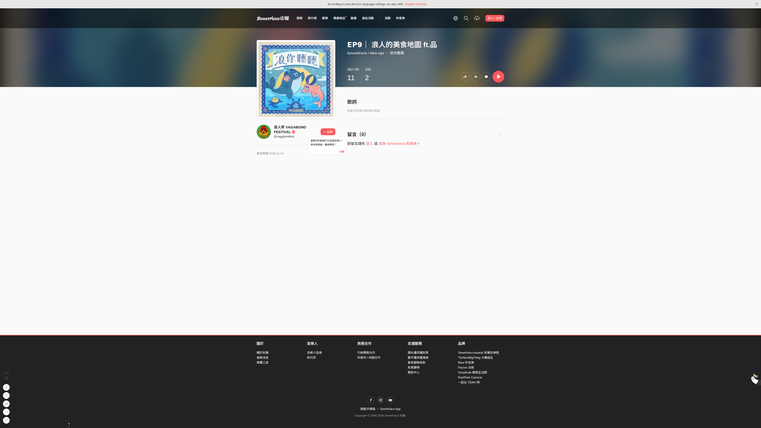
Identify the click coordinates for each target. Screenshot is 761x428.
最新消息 (263, 357)
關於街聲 (263, 352)
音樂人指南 (314, 352)
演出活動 (368, 18)
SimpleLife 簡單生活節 (472, 372)
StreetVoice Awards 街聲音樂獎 (478, 352)
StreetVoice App (390, 409)
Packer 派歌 (466, 367)
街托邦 (311, 357)
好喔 (341, 151)
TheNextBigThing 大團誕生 (475, 357)
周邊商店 (339, 18)
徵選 (354, 18)
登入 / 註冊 (495, 18)
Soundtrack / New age (365, 53)
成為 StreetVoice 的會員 (398, 144)
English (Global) (415, 4)
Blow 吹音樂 (466, 362)
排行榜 (312, 18)
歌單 (325, 18)
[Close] (756, 4)
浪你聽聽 (397, 53)
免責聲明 (414, 367)
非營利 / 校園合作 (368, 357)
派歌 (388, 18)
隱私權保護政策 (418, 352)
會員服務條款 (416, 362)
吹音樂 (400, 18)
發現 (299, 18)
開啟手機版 (367, 409)
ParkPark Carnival (470, 377)
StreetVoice (273, 18)
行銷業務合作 (366, 352)
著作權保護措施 (418, 357)
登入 (369, 144)
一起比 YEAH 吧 (469, 382)
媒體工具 (263, 362)
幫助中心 (414, 372)
